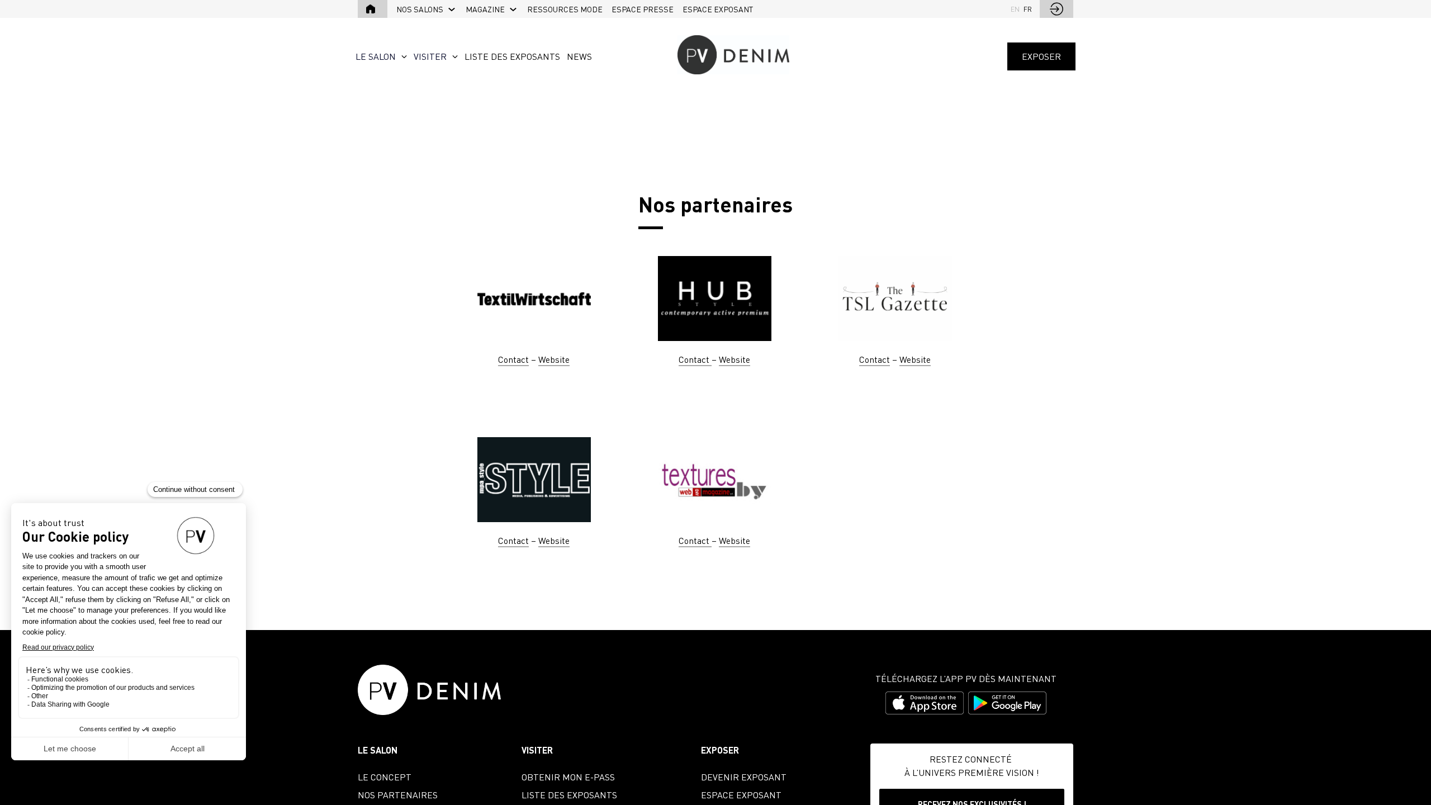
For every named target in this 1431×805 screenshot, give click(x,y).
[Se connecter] (1056, 9)
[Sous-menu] (452, 10)
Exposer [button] (1041, 56)
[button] (372, 9)
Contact (513, 359)
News (579, 56)
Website (554, 359)
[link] (426, 9)
